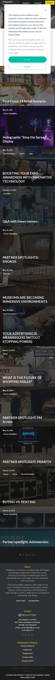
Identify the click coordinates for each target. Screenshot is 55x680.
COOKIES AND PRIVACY (15, 675)
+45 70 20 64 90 (30, 625)
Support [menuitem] (26, 3)
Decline (27, 66)
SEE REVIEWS (34, 601)
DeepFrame (27, 650)
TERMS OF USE (30, 675)
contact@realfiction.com (30, 628)
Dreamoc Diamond (27, 646)
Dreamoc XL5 (27, 653)
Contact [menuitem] (50, 3)
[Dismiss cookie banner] (46, 10)
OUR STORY (20, 601)
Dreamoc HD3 (27, 657)
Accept (27, 59)
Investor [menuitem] (38, 3)
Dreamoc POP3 (27, 661)
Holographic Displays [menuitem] (8, 3)
